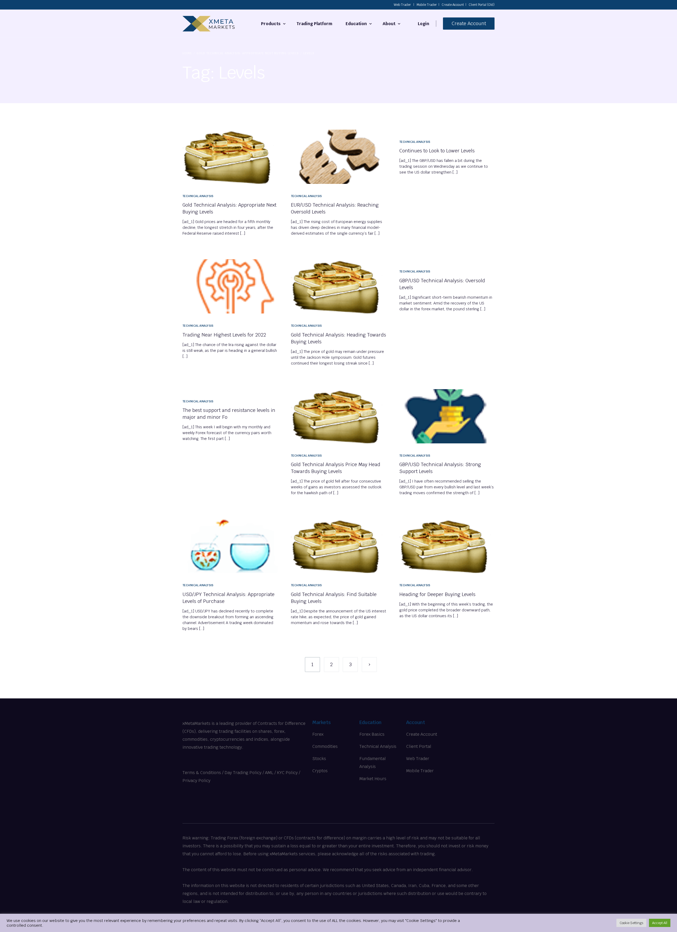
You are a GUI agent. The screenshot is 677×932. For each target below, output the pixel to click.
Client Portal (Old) (482, 4)
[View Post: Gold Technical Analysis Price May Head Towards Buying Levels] (338, 416)
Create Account (453, 4)
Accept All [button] (659, 923)
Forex (317, 734)
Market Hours (372, 778)
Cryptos (320, 771)
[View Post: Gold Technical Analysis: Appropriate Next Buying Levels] (230, 157)
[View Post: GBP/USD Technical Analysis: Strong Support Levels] (447, 416)
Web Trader (402, 4)
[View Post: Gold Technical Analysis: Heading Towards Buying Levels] (338, 286)
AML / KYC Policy (281, 772)
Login (423, 23)
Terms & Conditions (201, 772)
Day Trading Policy (243, 772)
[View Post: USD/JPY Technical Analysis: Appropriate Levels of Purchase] (230, 546)
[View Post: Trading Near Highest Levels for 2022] (230, 286)
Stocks (319, 758)
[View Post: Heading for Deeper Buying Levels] (447, 546)
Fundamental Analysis (372, 762)
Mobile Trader (427, 4)
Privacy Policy (196, 780)
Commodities (325, 746)
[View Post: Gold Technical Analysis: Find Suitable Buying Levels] (338, 546)
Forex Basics (372, 734)
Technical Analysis (198, 196)
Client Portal (418, 746)
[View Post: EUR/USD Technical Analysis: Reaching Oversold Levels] (338, 157)
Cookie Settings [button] (631, 923)
